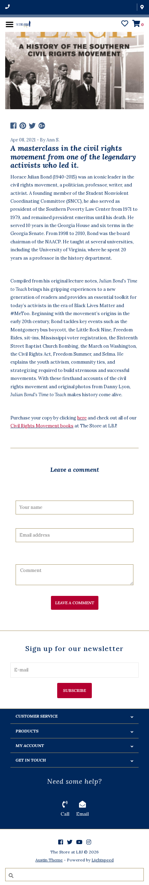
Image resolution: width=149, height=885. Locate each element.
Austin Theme (49, 859)
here (82, 418)
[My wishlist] (124, 24)
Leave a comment (74, 602)
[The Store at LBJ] (23, 24)
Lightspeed (102, 859)
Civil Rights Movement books (41, 426)
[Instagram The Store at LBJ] (89, 842)
